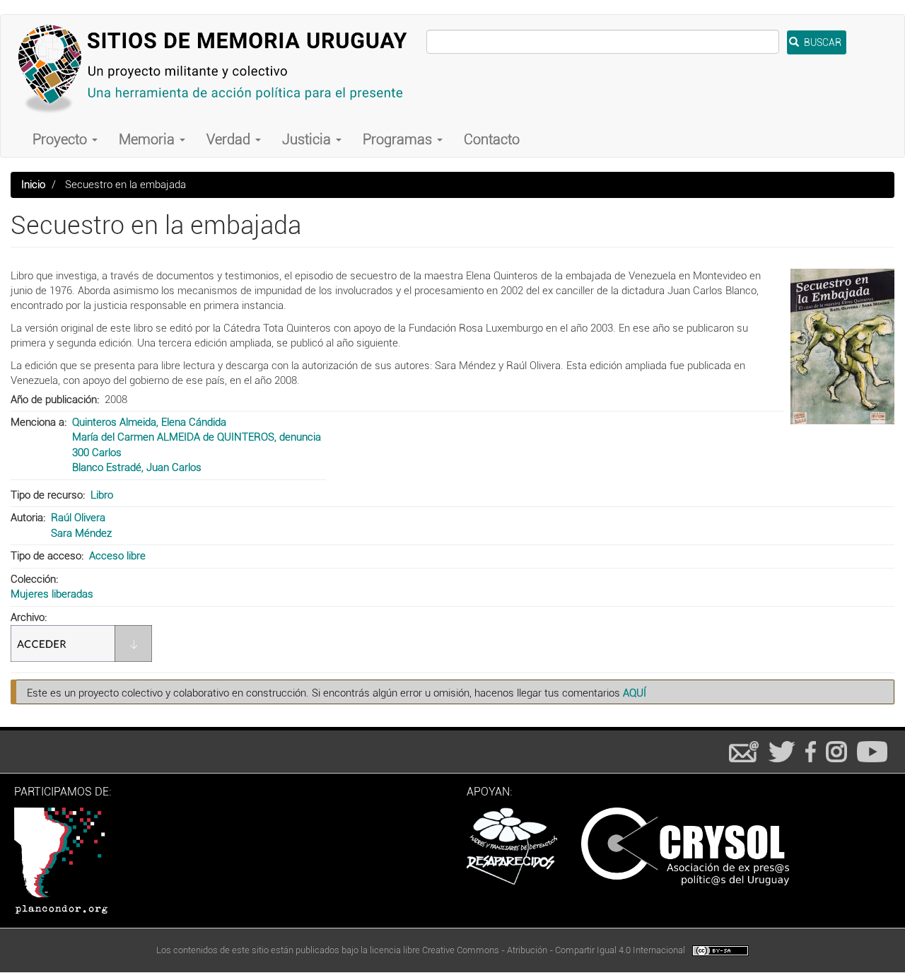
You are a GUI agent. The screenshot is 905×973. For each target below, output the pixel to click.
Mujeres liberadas (52, 594)
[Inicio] (218, 68)
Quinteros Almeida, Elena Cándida (149, 422)
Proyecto (61, 139)
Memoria (148, 139)
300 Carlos (97, 452)
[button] (842, 346)
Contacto (492, 139)
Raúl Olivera (78, 517)
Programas (399, 139)
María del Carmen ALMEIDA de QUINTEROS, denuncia (196, 437)
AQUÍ (634, 693)
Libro (101, 495)
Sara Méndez (81, 533)
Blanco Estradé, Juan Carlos (137, 467)
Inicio (33, 184)
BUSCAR (821, 42)
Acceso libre (117, 555)
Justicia (308, 139)
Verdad (230, 139)
